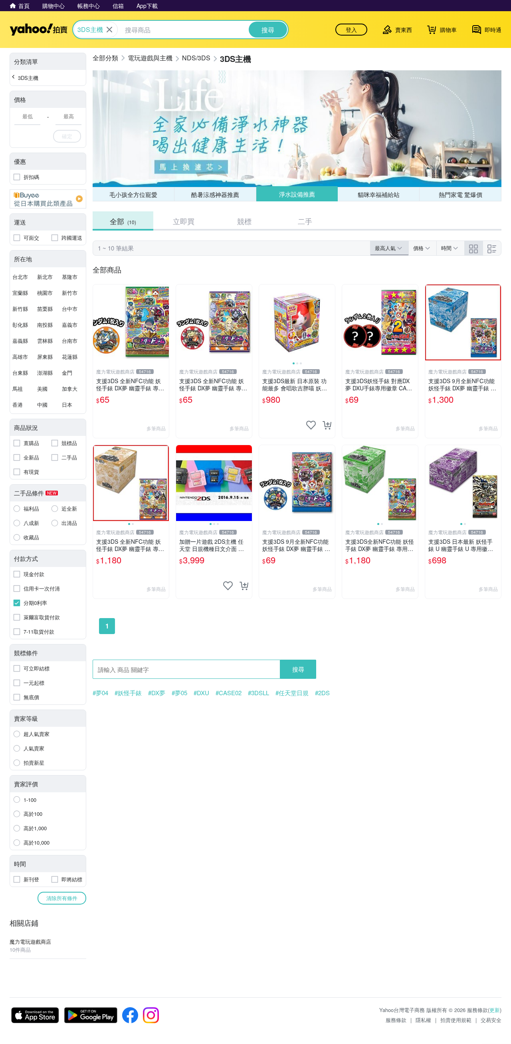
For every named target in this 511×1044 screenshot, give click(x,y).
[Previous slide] (264, 322)
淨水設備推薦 (297, 194)
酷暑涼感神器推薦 (215, 194)
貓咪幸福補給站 (379, 194)
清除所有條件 (61, 898)
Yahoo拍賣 (38, 29)
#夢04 (100, 693)
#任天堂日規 (292, 693)
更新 (494, 1010)
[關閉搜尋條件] (109, 29)
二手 (305, 221)
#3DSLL (258, 693)
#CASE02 (229, 693)
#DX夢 (156, 693)
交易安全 (491, 1020)
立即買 (183, 221)
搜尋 (298, 669)
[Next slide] (330, 322)
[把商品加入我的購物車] (327, 425)
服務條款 (396, 1020)
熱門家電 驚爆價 (460, 194)
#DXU (201, 693)
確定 (67, 136)
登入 (351, 30)
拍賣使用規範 (455, 1020)
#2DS (322, 693)
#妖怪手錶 (128, 693)
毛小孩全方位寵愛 (133, 194)
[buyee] (48, 199)
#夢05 (179, 693)
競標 (244, 221)
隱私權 (423, 1020)
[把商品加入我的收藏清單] (311, 425)
